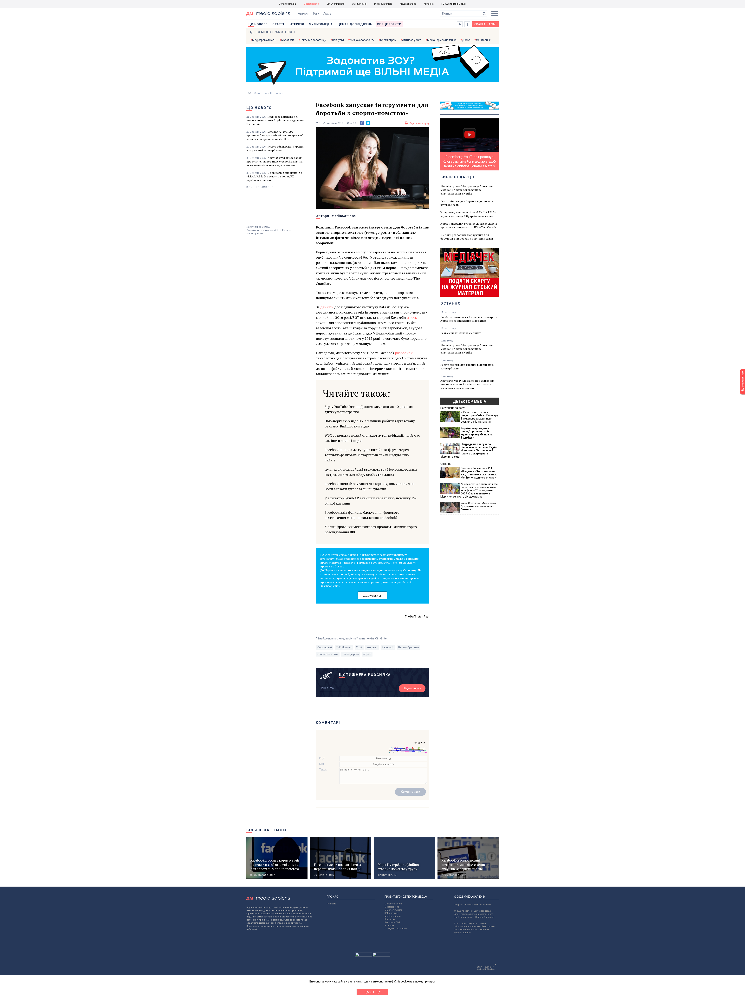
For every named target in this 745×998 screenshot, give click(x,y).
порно (367, 654)
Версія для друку (419, 123)
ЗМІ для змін (359, 4)
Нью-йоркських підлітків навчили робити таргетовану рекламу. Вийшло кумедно (370, 423)
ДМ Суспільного (335, 4)
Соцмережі (260, 93)
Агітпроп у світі (411, 40)
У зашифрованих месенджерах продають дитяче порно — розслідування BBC (372, 529)
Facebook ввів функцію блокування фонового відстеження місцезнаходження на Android (362, 515)
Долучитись (372, 595)
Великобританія (408, 647)
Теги (316, 13)
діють (412, 317)
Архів (327, 13)
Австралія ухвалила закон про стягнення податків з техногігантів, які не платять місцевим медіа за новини (274, 161)
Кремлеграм (388, 40)
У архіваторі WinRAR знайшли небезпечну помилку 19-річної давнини (371, 501)
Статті (278, 24)
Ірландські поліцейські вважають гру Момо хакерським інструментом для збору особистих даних (371, 472)
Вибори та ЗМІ (392, 922)
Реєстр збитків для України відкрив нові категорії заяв (275, 148)
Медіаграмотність (263, 40)
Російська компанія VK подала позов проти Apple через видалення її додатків (275, 120)
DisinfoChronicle (383, 4)
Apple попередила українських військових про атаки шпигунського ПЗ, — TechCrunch (468, 225)
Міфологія (287, 40)
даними (327, 307)
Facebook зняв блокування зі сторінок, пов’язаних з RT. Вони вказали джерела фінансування (370, 486)
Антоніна (429, 4)
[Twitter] (368, 123)
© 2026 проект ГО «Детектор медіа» (473, 911)
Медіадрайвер (408, 4)
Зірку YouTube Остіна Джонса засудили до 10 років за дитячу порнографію (369, 409)
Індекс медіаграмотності (271, 32)
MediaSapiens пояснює (441, 40)
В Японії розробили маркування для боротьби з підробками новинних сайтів (467, 236)
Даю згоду (373, 992)
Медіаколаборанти (362, 40)
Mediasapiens (392, 907)
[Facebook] (362, 123)
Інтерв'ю (296, 24)
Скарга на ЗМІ (485, 24)
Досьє (466, 40)
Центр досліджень (355, 24)
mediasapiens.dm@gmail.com (477, 914)
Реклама (331, 903)
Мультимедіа (321, 24)
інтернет (372, 647)
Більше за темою (266, 830)
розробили (404, 352)
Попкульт (338, 40)
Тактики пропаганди (313, 40)
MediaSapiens (311, 4)
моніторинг (483, 40)
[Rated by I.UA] (363, 955)
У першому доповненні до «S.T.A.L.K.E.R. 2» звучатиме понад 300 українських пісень (274, 176)
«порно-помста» (327, 654)
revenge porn (351, 654)
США (359, 647)
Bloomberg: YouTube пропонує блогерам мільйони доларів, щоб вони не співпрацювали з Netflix (274, 135)
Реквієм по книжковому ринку (460, 333)
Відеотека (390, 919)
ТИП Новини (344, 647)
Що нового (258, 24)
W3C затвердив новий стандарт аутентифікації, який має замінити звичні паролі (372, 438)
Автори (303, 13)
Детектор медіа (287, 4)
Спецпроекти (389, 24)
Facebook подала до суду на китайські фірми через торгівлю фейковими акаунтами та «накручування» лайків (367, 454)
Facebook (388, 647)
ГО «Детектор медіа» (454, 4)
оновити (419, 742)
